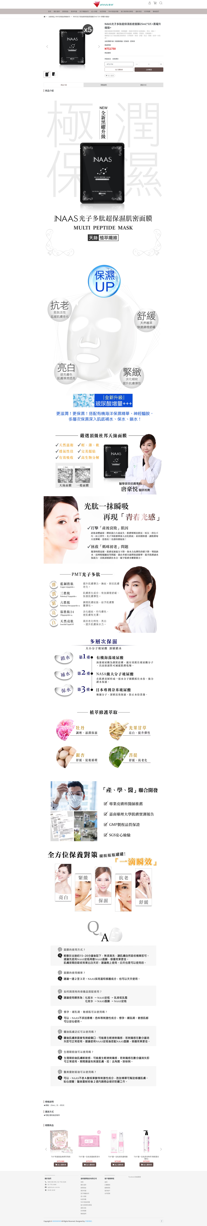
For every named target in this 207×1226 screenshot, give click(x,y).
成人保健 (83, 1196)
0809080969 (57, 1221)
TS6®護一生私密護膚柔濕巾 (89, 1156)
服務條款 (107, 1188)
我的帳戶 (107, 1190)
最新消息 (83, 1208)
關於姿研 (83, 1185)
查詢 (106, 1182)
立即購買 (149, 69)
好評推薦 (83, 1211)
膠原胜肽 (83, 1188)
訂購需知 (107, 1185)
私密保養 (83, 1199)
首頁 (82, 1182)
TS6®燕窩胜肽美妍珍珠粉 (60, 1156)
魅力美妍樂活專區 (86, 1205)
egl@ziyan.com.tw (54, 1187)
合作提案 (107, 1193)
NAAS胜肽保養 (85, 1202)
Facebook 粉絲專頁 (135, 1177)
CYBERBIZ (88, 1221)
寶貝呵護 (83, 1190)
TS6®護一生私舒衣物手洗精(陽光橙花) (146, 1157)
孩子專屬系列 (85, 1193)
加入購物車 (119, 69)
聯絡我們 (83, 1214)
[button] (98, 46)
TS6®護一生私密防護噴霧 (118, 1156)
